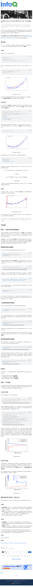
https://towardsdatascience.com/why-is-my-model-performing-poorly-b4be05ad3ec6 (14, 542)
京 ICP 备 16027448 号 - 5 (16, 581)
